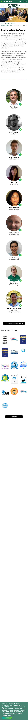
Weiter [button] (7, 717)
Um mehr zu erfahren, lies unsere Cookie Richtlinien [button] (12, 714)
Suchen (25, 5)
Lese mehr (14, 416)
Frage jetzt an (23, 1)
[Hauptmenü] (2, 5)
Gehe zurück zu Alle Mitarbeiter (15, 323)
